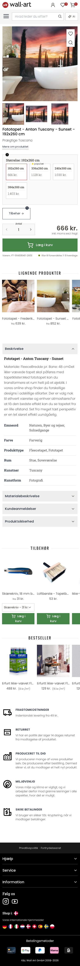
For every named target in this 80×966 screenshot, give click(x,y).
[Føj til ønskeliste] (70, 33)
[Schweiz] (34, 926)
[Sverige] (46, 926)
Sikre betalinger (29, 809)
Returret (23, 730)
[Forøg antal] (31, 229)
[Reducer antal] (6, 229)
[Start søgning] (60, 16)
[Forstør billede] (70, 42)
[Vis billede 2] (36, 114)
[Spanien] (40, 926)
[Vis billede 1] (13, 114)
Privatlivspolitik (28, 848)
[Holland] (22, 926)
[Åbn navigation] (6, 16)
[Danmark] (28, 926)
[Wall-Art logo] (16, 5)
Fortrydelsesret (51, 848)
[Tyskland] (4, 926)
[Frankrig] (10, 926)
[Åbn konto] (53, 4)
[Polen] (52, 926)
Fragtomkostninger (32, 710)
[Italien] (16, 926)
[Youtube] (14, 901)
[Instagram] (5, 901)
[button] (40, 63)
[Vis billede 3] (60, 114)
